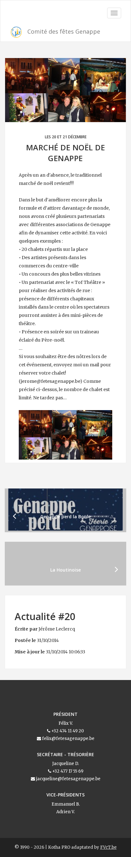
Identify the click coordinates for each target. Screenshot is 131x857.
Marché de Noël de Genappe (65, 152)
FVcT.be (108, 847)
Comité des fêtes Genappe (63, 31)
